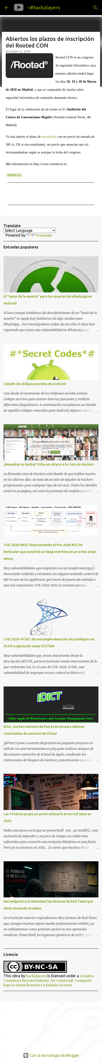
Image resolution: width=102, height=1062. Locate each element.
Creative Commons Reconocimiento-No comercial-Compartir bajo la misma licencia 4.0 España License (49, 980)
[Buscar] (95, 7)
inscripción (49, 136)
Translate (44, 235)
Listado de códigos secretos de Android (35, 384)
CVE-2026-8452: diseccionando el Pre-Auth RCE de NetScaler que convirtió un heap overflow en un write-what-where (50, 552)
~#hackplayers (43, 7)
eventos (14, 175)
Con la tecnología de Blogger (54, 1055)
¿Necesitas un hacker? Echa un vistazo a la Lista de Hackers (49, 464)
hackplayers (36, 976)
